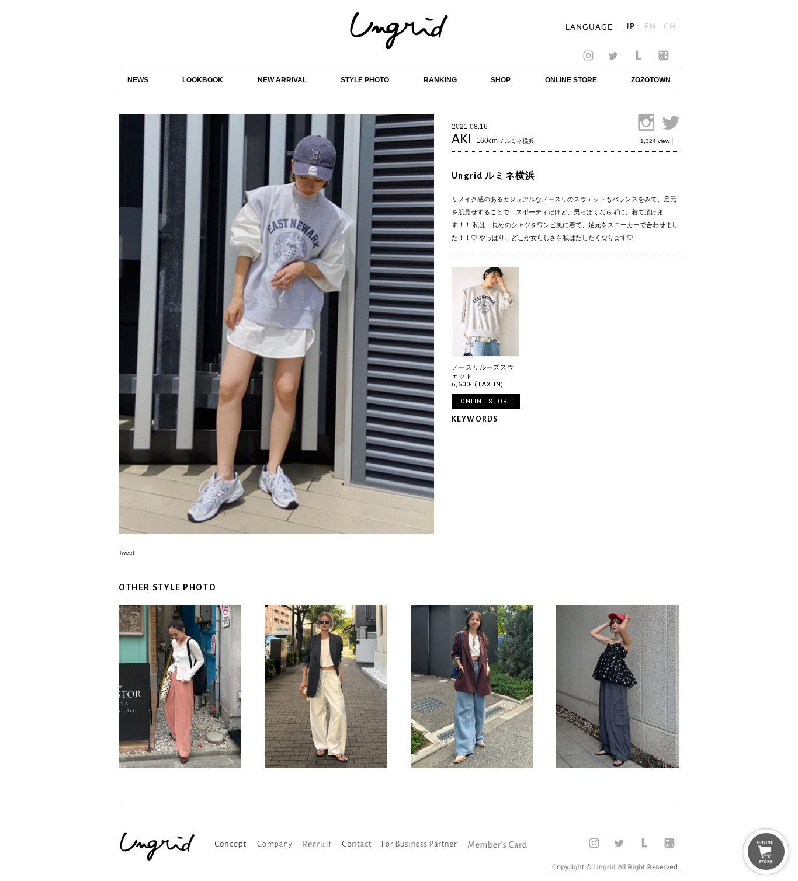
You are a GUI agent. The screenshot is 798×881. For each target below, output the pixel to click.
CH (670, 27)
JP (630, 27)
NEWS (137, 80)
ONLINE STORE (571, 80)
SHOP (501, 80)
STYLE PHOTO (365, 80)
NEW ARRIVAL (282, 80)
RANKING (440, 80)
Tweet (126, 552)
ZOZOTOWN (651, 80)
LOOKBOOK (202, 80)
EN (650, 27)
